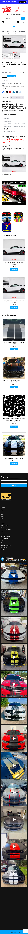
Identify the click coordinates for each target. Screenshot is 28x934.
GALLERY (3, 523)
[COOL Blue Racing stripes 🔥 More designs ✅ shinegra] (14, 576)
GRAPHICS (7, 31)
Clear (24, 72)
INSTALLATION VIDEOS (6, 529)
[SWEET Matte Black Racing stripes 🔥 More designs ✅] (14, 738)
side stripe (17, 86)
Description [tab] (6, 97)
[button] (24, 39)
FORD (8, 83)
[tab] (14, 26)
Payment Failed (4, 538)
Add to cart (12, 76)
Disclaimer (3, 520)
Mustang (6, 86)
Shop (2, 543)
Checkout (3, 516)
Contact (2, 518)
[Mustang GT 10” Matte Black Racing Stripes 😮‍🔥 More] (14, 819)
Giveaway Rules (4, 525)
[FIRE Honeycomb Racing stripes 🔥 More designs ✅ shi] (14, 630)
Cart (2, 514)
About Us (3, 507)
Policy (2, 540)
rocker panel (12, 86)
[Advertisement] (14, 908)
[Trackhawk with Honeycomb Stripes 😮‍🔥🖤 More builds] (14, 711)
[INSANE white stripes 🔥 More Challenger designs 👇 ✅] (14, 873)
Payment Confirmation (6, 536)
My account (3, 534)
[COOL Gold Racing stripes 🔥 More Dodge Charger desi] (14, 765)
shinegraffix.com (14, 14)
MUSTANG (17, 31)
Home (3, 31)
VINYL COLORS (4, 547)
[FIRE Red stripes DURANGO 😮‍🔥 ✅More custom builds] (14, 846)
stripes (22, 86)
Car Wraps (3, 512)
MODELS (12, 31)
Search (23, 18)
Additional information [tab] (17, 97)
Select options (14, 269)
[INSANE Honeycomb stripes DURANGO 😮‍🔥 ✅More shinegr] (14, 684)
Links (2, 532)
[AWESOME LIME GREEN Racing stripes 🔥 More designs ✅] (14, 603)
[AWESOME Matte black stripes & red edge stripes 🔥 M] (14, 792)
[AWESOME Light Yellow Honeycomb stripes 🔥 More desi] (14, 657)
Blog (2, 509)
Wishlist (2, 549)
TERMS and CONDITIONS (6, 545)
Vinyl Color (4, 72)
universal (4, 88)
